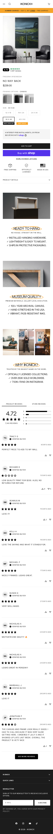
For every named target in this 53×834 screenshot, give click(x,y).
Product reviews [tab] (14, 404)
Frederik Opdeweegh (12, 77)
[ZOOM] (49, 59)
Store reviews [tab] (39, 404)
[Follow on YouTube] (30, 823)
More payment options (26, 159)
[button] (37, 411)
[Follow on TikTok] (37, 823)
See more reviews (26, 757)
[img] (17, 438)
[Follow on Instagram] (23, 823)
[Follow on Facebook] (16, 823)
